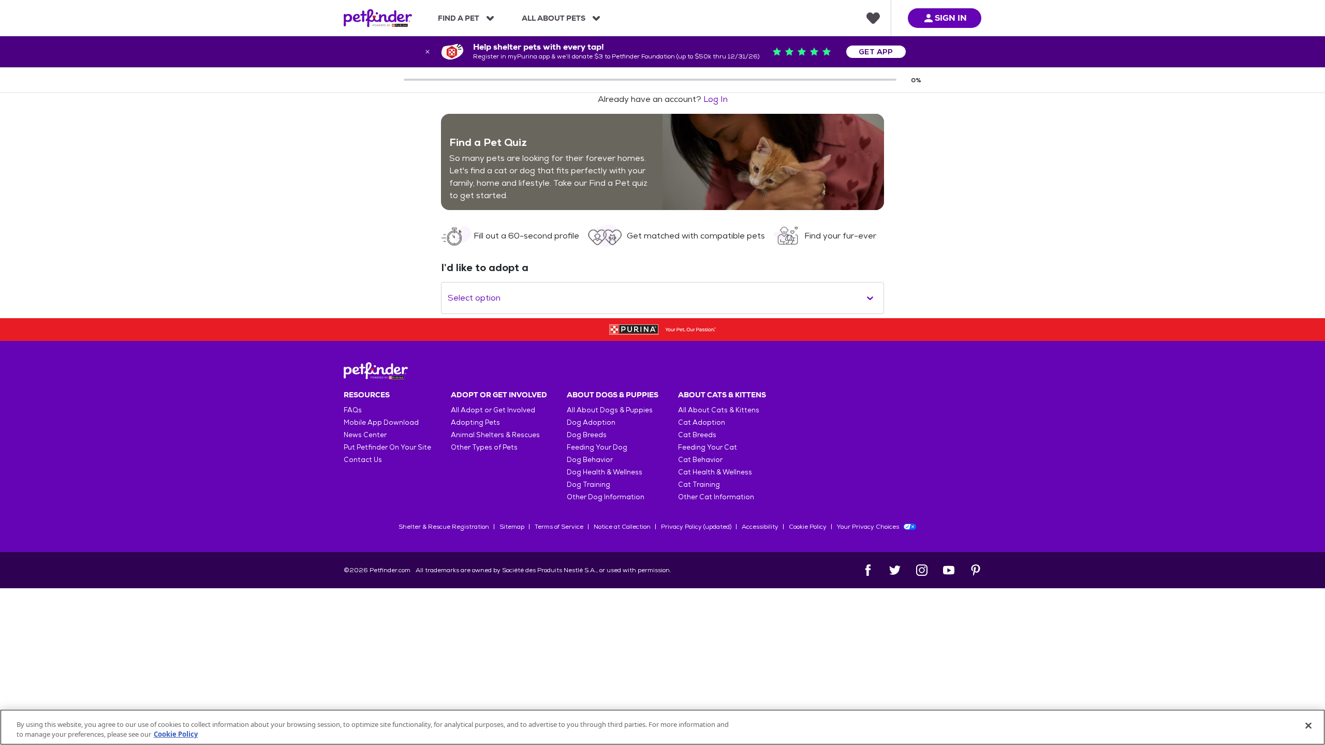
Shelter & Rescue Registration (444, 527)
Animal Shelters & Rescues (495, 434)
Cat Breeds (697, 434)
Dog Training (588, 484)
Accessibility (760, 527)
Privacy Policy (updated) (696, 527)
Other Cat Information (716, 497)
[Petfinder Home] (378, 18)
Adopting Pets (475, 422)
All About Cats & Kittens (718, 410)
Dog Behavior (590, 459)
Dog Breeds (587, 434)
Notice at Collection (622, 527)
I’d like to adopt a (484, 267)
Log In (715, 99)
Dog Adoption (591, 422)
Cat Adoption (701, 422)
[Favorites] (873, 18)
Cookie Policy (808, 527)
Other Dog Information (605, 497)
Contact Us (363, 459)
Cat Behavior (700, 459)
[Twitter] (895, 570)
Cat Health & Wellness (715, 472)
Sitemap (511, 527)
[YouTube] (948, 570)
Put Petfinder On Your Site (387, 447)
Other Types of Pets (484, 447)
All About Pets (553, 18)
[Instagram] (922, 570)
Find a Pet (458, 18)
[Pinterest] (975, 570)
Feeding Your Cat (707, 447)
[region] (662, 727)
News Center (365, 434)
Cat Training (699, 484)
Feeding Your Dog (597, 447)
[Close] (1308, 725)
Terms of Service (559, 527)
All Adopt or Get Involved (493, 410)
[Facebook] (868, 570)
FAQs (353, 410)
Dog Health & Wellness (604, 472)
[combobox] (449, 298)
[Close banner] (427, 51)
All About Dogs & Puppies (610, 410)
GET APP (876, 51)
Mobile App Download (381, 422)
